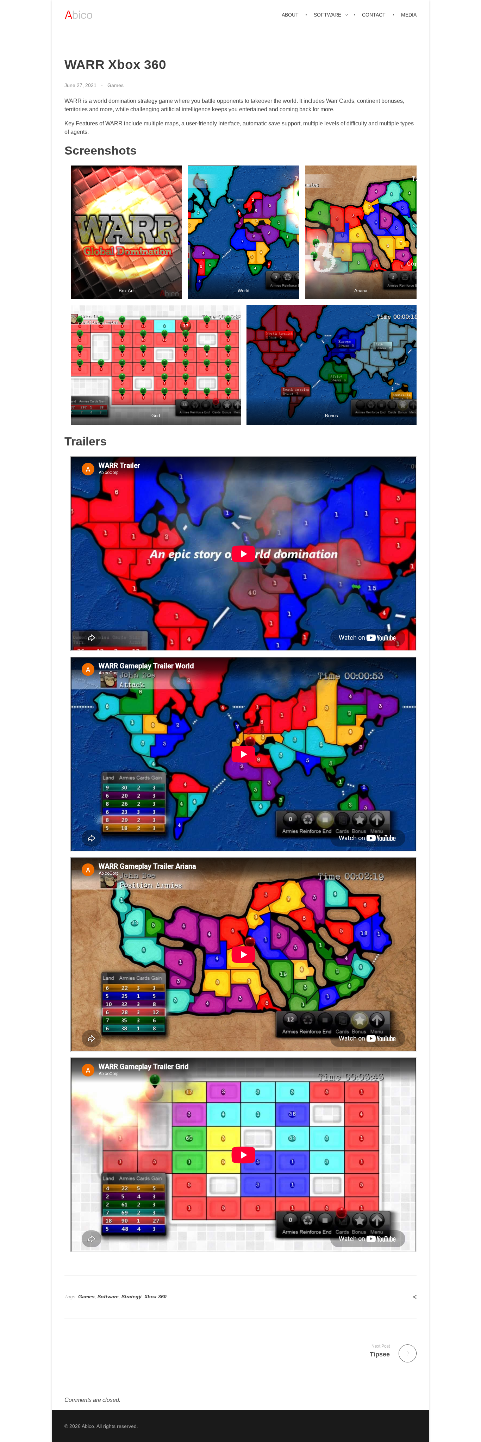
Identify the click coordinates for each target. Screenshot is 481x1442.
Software (108, 1296)
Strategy (131, 1296)
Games (115, 85)
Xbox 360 (155, 1296)
